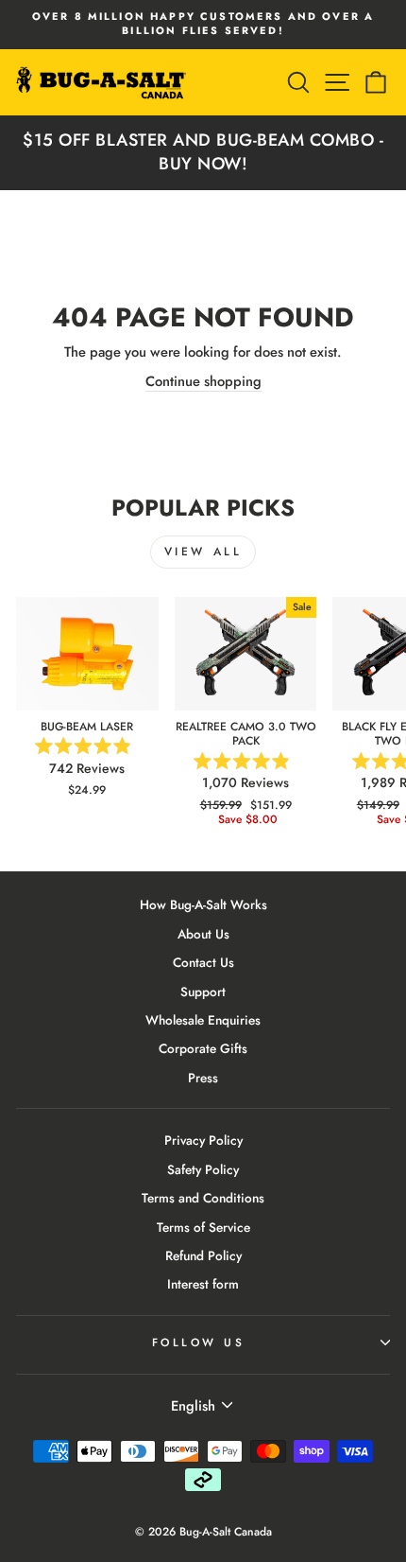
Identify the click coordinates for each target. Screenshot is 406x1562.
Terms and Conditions (203, 1197)
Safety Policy (203, 1169)
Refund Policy (203, 1255)
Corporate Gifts (203, 1048)
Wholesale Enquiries (203, 1019)
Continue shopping (203, 382)
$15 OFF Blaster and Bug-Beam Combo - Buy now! (203, 152)
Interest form (203, 1283)
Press (203, 1077)
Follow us (198, 1342)
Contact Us (203, 962)
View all (203, 551)
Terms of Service (203, 1227)
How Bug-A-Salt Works (203, 904)
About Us (203, 933)
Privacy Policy (203, 1140)
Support (203, 991)
